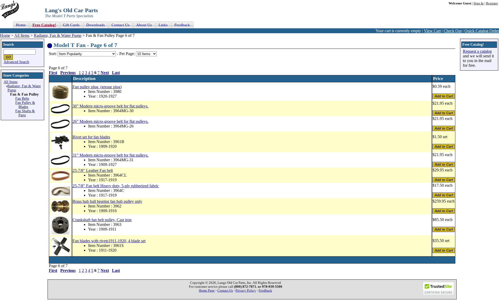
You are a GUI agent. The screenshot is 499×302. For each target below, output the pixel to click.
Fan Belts (22, 98)
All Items (21, 35)
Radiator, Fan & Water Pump (57, 35)
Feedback (265, 290)
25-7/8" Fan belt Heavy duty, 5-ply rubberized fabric (116, 186)
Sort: (53, 53)
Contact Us (225, 290)
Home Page (207, 290)
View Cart (432, 31)
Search (8, 44)
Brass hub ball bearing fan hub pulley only (107, 201)
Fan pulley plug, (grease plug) (97, 87)
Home (5, 35)
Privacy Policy (245, 290)
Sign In (479, 3)
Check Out (453, 31)
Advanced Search (16, 62)
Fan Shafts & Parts (25, 113)
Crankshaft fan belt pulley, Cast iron (102, 220)
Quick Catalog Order (481, 31)
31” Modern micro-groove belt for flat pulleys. (110, 155)
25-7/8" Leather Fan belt (93, 170)
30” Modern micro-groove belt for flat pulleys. (110, 106)
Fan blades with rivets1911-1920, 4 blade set (109, 241)
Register (492, 3)
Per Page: (127, 53)
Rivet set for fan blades (91, 137)
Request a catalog (477, 51)
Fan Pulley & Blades (25, 105)
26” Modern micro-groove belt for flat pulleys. (110, 121)
